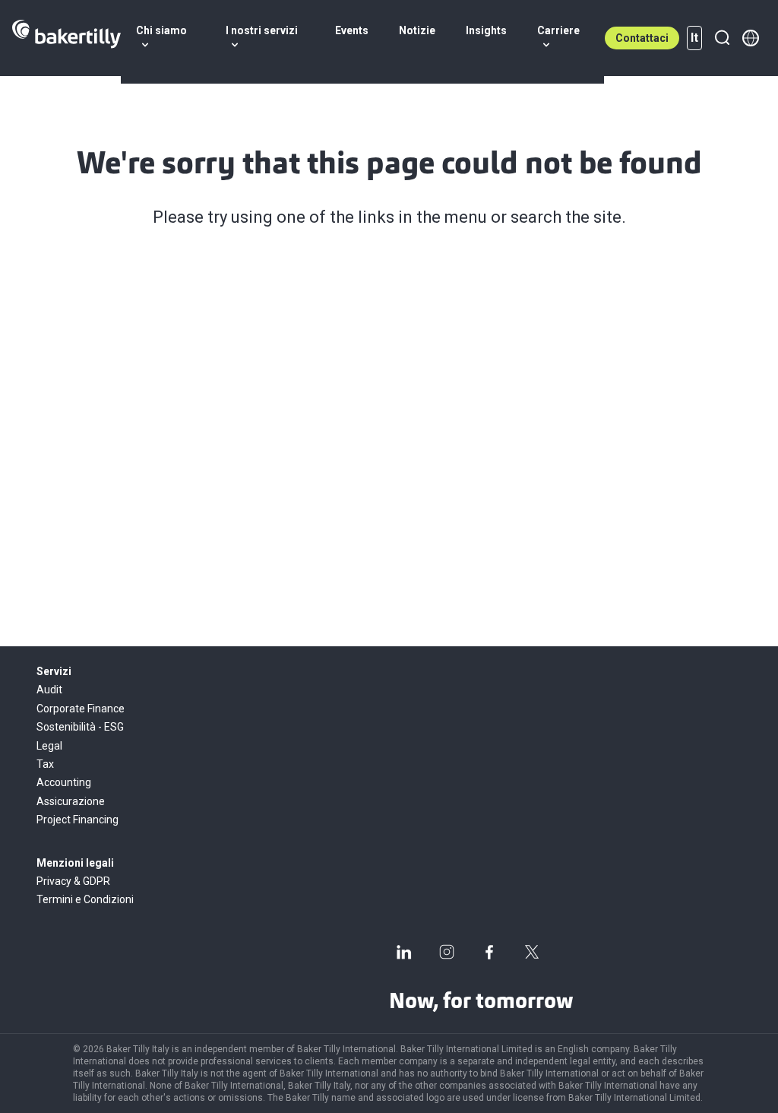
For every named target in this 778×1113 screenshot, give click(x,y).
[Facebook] (489, 952)
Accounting (63, 782)
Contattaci (642, 38)
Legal (49, 746)
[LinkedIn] (404, 952)
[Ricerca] (722, 38)
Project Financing (77, 819)
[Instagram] (447, 952)
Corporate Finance (80, 708)
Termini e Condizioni (85, 899)
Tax (45, 764)
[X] (532, 952)
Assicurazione (70, 801)
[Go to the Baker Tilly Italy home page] (66, 38)
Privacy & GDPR (73, 881)
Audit (49, 689)
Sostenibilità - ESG (80, 727)
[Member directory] (751, 38)
